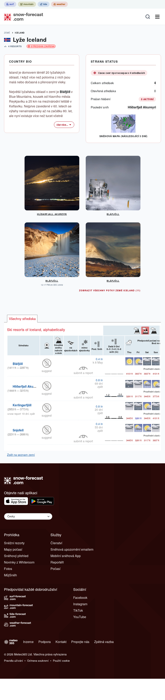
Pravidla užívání (13, 660)
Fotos (8, 568)
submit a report (83, 373)
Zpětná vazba (104, 641)
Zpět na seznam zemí (21, 455)
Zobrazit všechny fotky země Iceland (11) (109, 290)
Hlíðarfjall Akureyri (142, 107)
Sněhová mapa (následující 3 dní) (123, 136)
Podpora (44, 641)
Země (7, 32)
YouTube (79, 616)
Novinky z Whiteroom (19, 562)
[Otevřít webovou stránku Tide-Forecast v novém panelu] (44, 4)
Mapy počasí (13, 549)
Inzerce (28, 641)
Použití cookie (61, 660)
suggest (47, 371)
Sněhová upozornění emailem (72, 549)
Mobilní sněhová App (66, 555)
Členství (56, 543)
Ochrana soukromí (38, 660)
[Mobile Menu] (157, 16)
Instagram (80, 604)
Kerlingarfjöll (22, 405)
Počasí (55, 568)
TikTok (78, 610)
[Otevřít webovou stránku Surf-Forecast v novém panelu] (10, 4)
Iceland (20, 32)
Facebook (80, 597)
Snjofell (18, 430)
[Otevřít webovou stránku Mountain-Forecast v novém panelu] (27, 4)
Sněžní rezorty (14, 543)
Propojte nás (80, 641)
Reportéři (57, 562)
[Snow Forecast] (22, 17)
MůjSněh (10, 575)
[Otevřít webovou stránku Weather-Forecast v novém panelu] (59, 4)
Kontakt (61, 641)
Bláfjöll (65, 91)
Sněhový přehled (16, 555)
